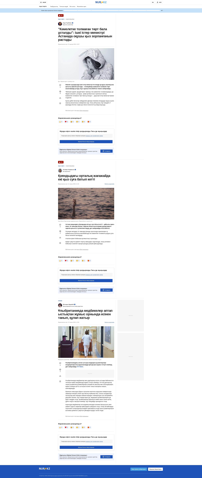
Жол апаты (72, 6)
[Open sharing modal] (60, 98)
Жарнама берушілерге (155, 469)
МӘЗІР (44, 2)
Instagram (107, 151)
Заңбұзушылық (54, 6)
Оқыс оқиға (43, 6)
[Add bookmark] (60, 103)
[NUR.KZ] (101, 2)
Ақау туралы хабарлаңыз (139, 469)
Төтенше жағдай (63, 6)
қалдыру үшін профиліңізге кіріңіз (94, 135)
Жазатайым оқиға (81, 6)
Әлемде (60, 300)
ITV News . (80, 367)
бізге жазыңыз (84, 110)
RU (153, 2)
